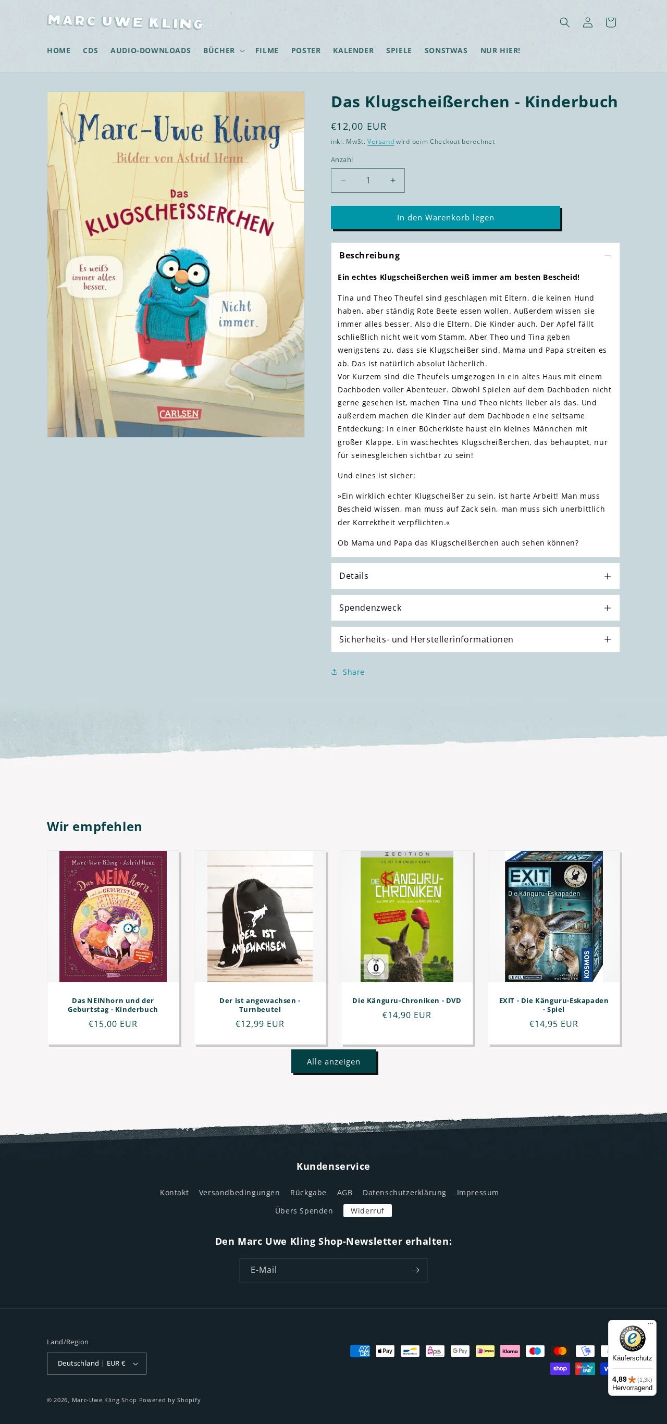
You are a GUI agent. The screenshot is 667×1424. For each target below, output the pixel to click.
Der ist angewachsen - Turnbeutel (260, 1005)
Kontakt (174, 1192)
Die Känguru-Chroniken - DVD (406, 1000)
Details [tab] (353, 575)
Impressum (478, 1192)
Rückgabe (308, 1192)
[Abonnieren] (415, 1270)
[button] (223, 50)
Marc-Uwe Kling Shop (104, 1400)
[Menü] (650, 1326)
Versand (380, 141)
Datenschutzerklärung (405, 1192)
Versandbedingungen (239, 1192)
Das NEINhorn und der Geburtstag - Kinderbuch (113, 1005)
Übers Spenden (304, 1211)
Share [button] (354, 672)
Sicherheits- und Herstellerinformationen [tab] (426, 639)
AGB (345, 1192)
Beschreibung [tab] (369, 255)
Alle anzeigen (334, 1061)
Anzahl (342, 159)
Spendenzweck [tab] (370, 607)
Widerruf (368, 1211)
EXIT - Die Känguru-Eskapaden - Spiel (554, 1005)
